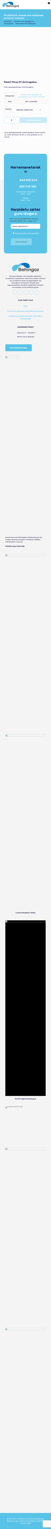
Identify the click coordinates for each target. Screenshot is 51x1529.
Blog (26, 306)
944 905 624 (28, 180)
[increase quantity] (17, 120)
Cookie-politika (25, 1523)
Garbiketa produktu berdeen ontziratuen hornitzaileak (25, 317)
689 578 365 (27, 186)
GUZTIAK (32, 97)
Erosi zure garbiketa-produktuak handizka (25, 311)
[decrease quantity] (7, 120)
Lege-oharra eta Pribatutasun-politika (29, 1521)
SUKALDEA (8, 21)
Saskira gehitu (33, 120)
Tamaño (8, 109)
